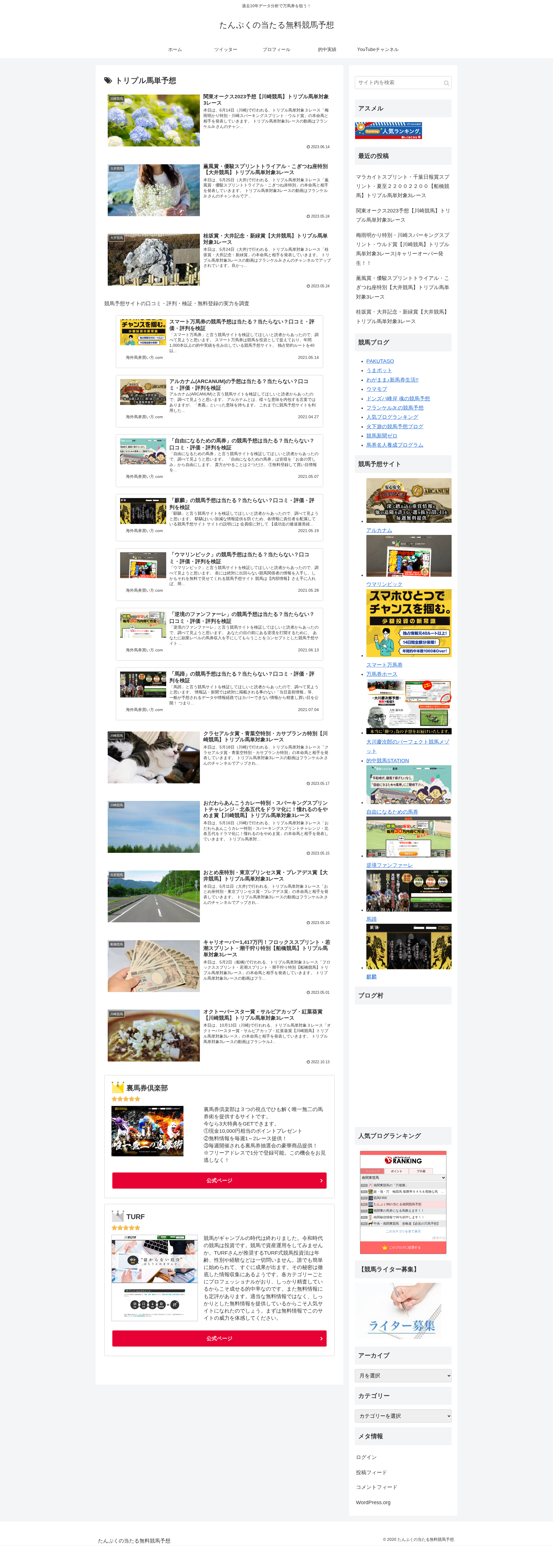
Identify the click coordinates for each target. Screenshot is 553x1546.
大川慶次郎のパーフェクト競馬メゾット (407, 746)
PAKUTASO (380, 361)
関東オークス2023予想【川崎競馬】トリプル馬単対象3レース (403, 215)
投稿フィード (371, 1472)
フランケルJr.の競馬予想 (395, 408)
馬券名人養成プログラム (394, 445)
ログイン (366, 1457)
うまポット (379, 370)
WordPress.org (373, 1502)
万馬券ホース (381, 674)
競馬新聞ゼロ (381, 436)
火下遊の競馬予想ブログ (394, 426)
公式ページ (219, 1180)
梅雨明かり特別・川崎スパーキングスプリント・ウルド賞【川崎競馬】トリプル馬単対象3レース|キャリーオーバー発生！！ (402, 249)
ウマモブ (376, 389)
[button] (447, 83)
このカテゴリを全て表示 (403, 1231)
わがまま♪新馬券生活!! (392, 380)
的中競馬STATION (387, 760)
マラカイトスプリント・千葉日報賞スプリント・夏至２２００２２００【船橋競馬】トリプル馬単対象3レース (402, 186)
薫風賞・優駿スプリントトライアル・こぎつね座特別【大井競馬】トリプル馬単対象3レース (402, 287)
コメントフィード (376, 1487)
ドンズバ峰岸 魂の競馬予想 (398, 398)
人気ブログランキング (392, 417)
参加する (439, 1237)
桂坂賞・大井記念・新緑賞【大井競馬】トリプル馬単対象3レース (402, 316)
